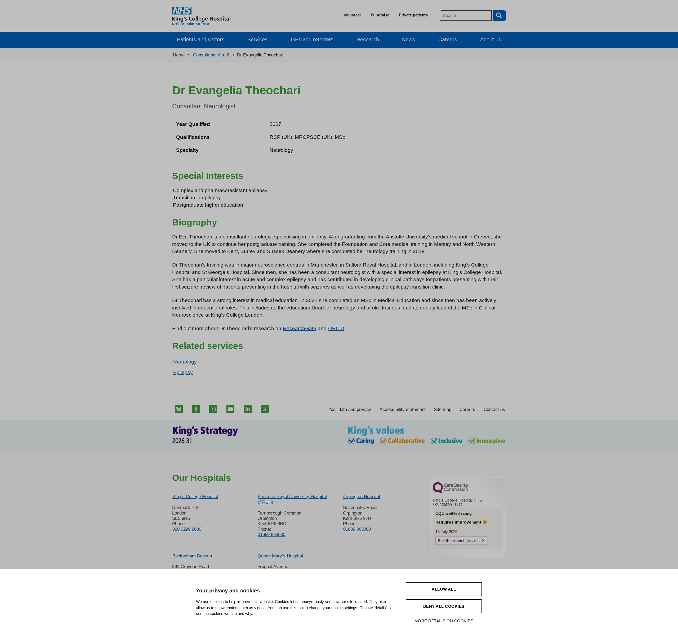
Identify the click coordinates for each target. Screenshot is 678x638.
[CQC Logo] (450, 492)
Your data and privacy (349, 409)
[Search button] (499, 15)
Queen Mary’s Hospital (280, 556)
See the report (451, 540)
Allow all (444, 589)
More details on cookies (444, 621)
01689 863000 (271, 534)
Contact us (494, 409)
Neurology (185, 362)
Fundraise (380, 15)
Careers (447, 39)
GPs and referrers (312, 39)
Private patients (413, 15)
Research (367, 39)
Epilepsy (183, 372)
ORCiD (336, 328)
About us (490, 39)
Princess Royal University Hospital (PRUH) (292, 499)
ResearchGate (299, 328)
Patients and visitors (200, 39)
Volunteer (352, 15)
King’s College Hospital (195, 496)
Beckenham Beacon (192, 556)
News (408, 39)
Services (257, 39)
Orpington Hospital (361, 496)
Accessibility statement (403, 409)
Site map (442, 409)
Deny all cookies (444, 606)
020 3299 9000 (186, 529)
